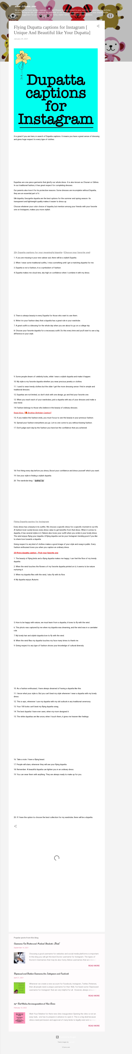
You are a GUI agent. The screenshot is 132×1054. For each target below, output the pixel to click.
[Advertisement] (115, 59)
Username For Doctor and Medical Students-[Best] (36, 943)
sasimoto (71, 1042)
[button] (98, 26)
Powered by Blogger (67, 1037)
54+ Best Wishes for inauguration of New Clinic (34, 1003)
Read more (94, 966)
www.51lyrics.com (25, 6)
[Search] (121, 7)
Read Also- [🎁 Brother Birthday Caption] (32, 413)
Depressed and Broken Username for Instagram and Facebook (41, 973)
